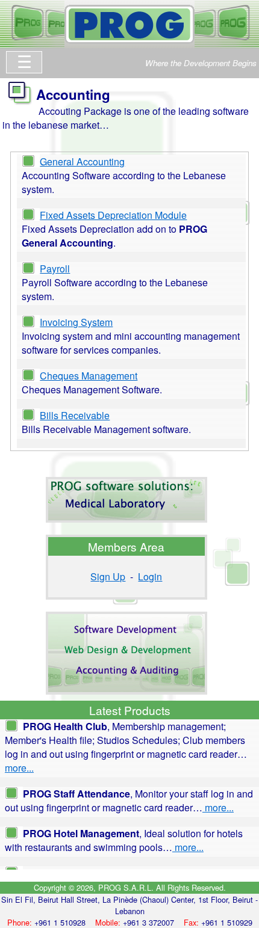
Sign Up (107, 576)
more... (19, 768)
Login (150, 576)
